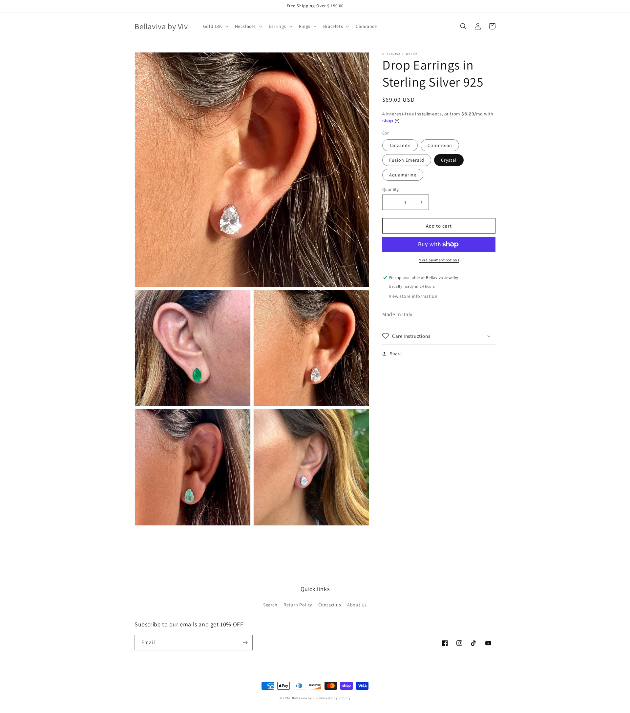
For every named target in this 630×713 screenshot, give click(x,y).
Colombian (440, 145)
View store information (413, 296)
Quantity (390, 189)
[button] (215, 26)
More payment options (439, 259)
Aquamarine (402, 174)
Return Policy (298, 605)
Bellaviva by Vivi (305, 698)
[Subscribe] (245, 642)
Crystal (449, 160)
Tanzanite (400, 145)
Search (270, 605)
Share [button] (396, 353)
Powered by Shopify (335, 698)
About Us (357, 605)
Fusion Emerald (406, 160)
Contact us (329, 605)
